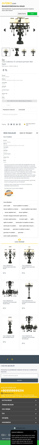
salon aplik (7, 206)
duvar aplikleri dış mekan (29, 209)
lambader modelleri (10, 226)
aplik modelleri (8, 222)
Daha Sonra (22, 14)
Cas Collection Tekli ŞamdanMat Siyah (8, 336)
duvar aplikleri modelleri (20, 206)
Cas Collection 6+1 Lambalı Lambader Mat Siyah (28, 302)
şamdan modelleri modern (21, 229)
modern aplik (23, 219)
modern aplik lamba (10, 219)
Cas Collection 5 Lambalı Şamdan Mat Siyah (28, 267)
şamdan (20, 232)
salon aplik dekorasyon (26, 226)
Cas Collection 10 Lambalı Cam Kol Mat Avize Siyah (28, 337)
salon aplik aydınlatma (10, 236)
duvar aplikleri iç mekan (11, 209)
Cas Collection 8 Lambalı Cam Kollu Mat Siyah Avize (9, 302)
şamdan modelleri (9, 232)
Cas (3, 60)
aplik (32, 219)
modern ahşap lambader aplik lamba (15, 216)
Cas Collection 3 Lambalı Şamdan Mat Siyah (9, 267)
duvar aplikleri (23, 212)
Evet (32, 14)
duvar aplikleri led (10, 212)
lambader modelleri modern (25, 222)
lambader (7, 229)
